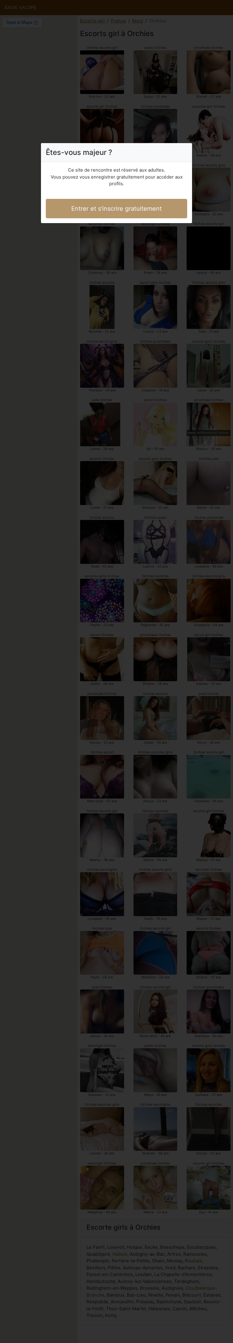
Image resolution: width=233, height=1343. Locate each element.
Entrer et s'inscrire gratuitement (116, 208)
